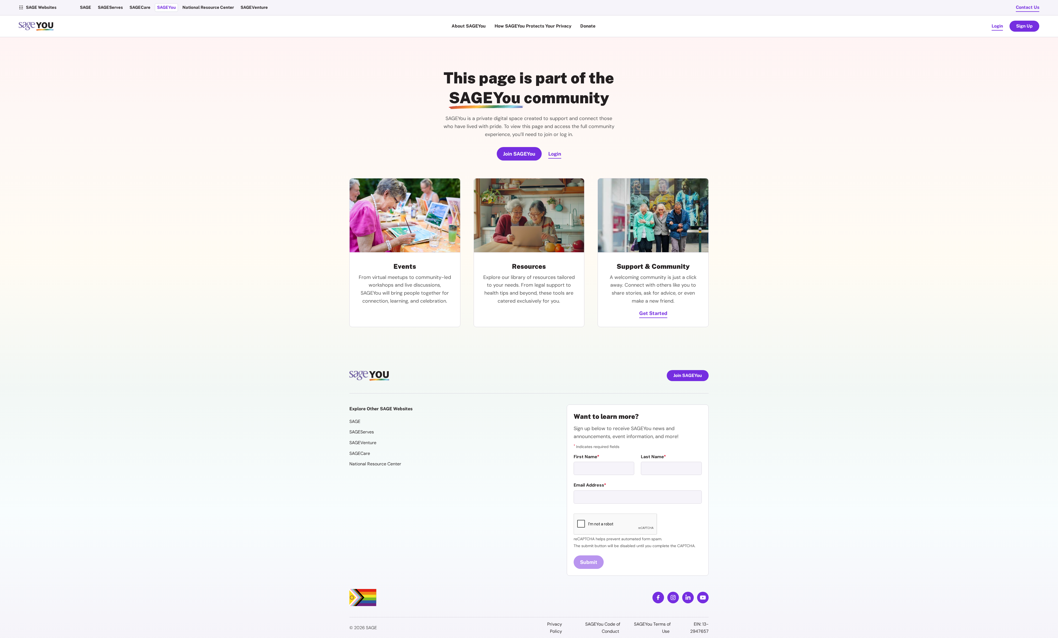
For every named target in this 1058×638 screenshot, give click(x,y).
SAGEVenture (362, 443)
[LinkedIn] (688, 597)
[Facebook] (658, 597)
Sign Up (1024, 26)
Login (997, 26)
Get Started (653, 313)
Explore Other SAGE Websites (380, 408)
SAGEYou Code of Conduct (602, 627)
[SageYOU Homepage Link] (37, 26)
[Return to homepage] (370, 375)
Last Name (652, 457)
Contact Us (1027, 7)
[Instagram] (673, 597)
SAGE (354, 421)
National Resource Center (375, 464)
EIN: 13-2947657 (699, 627)
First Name (585, 457)
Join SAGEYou (519, 154)
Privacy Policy (554, 627)
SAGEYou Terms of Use (652, 627)
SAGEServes (361, 432)
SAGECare (359, 453)
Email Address (589, 485)
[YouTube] (703, 597)
